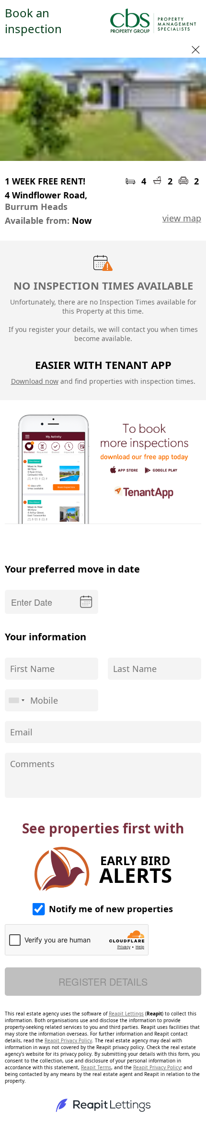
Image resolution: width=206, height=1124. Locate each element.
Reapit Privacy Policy (68, 1040)
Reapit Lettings (126, 1013)
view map (181, 218)
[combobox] (16, 700)
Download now (34, 381)
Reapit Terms (96, 1067)
